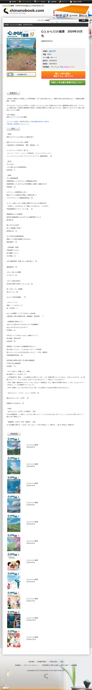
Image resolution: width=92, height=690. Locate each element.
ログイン (64, 2)
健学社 (51, 51)
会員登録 (53, 2)
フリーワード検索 (43, 20)
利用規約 (18, 665)
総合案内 (31, 661)
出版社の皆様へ (78, 2)
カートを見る (41, 2)
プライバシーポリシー (31, 665)
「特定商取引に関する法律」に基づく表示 (54, 665)
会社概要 (74, 665)
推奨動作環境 (41, 661)
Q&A (61, 661)
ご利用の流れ (53, 661)
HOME (14, 2)
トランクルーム (26, 2)
